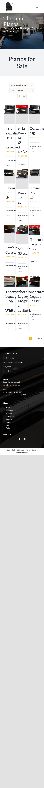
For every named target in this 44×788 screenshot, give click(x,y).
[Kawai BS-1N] (10, 176)
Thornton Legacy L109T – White (13, 301)
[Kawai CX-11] (22, 179)
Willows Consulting (22, 453)
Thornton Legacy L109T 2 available (25, 301)
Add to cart (8, 162)
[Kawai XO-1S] (34, 176)
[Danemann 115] (34, 114)
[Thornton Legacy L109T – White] (10, 281)
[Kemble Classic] (10, 234)
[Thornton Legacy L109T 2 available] (22, 281)
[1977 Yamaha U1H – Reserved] (10, 114)
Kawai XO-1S (35, 192)
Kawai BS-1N (10, 192)
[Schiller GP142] (22, 234)
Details (12, 160)
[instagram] (24, 439)
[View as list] (24, 96)
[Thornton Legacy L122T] (34, 281)
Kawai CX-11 (22, 198)
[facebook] (19, 439)
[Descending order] (32, 85)
